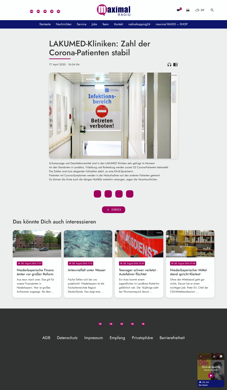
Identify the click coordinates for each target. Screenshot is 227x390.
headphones (169, 64)
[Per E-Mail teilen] (130, 194)
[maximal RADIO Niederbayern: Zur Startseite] (113, 10)
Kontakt (118, 24)
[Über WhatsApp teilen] (119, 194)
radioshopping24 (139, 24)
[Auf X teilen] (108, 194)
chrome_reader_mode (175, 64)
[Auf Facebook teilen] (97, 194)
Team (105, 24)
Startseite (45, 24)
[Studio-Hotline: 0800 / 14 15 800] (22, 10)
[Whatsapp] (29, 10)
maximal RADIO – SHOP (172, 24)
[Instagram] (43, 10)
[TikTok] (63, 10)
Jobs (94, 24)
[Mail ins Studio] (16, 10)
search (212, 10)
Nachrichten (63, 24)
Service (81, 24)
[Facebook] (36, 10)
